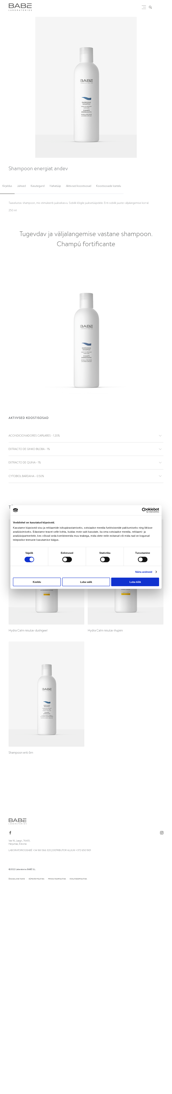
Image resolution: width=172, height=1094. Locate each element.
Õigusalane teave (17, 879)
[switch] (67, 559)
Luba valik (86, 582)
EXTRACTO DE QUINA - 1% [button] (25, 462)
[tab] (7, 186)
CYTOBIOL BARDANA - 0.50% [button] (26, 476)
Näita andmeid (143, 571)
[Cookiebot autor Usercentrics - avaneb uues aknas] (144, 510)
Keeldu (37, 582)
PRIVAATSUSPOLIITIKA (57, 879)
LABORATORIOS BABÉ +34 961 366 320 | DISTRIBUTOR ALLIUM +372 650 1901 (50, 850)
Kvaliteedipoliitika (78, 879)
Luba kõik (135, 582)
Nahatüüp (55, 186)
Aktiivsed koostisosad (78, 186)
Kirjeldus (7, 186)
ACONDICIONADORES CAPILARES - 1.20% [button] (34, 436)
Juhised (21, 186)
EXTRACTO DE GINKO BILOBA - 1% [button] (29, 449)
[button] (167, 87)
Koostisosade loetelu (108, 186)
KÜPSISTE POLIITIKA (37, 879)
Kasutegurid (38, 186)
